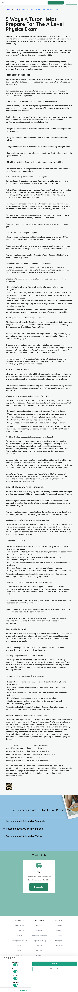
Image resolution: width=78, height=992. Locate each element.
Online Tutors (19, 926)
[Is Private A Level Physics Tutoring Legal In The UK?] (59, 843)
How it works (19, 931)
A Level (16, 9)
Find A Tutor (55, 3)
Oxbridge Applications (19, 941)
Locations (39, 950)
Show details (23, 990)
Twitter (59, 936)
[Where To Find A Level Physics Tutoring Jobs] (19, 843)
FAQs (19, 946)
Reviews (19, 936)
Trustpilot (59, 946)
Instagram (59, 941)
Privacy (39, 931)
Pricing (19, 950)
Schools (39, 955)
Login (71, 3)
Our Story (39, 926)
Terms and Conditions (39, 936)
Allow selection (54, 969)
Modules (39, 946)
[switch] (15, 971)
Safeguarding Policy (39, 941)
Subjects (19, 955)
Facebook (58, 931)
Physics (8, 9)
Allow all (54, 964)
